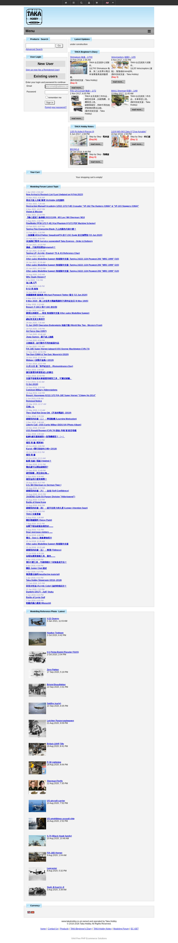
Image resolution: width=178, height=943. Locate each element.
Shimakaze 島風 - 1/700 (81, 57)
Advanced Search (34, 49)
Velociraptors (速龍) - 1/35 (123, 57)
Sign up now (43, 70)
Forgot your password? (56, 107)
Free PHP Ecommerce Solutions (91, 938)
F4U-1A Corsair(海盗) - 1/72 (83, 91)
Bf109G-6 (74, 149)
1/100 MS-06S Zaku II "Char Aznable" (128, 131)
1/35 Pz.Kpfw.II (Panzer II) (82, 131)
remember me (55, 97)
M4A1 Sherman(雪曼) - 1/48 (124, 91)
